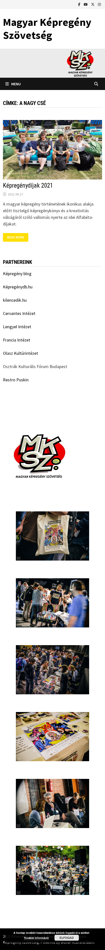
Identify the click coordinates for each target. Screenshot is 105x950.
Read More (17, 237)
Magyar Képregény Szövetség (47, 28)
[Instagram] (99, 4)
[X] (93, 4)
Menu (16, 83)
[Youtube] (86, 4)
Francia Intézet (16, 340)
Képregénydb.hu (17, 287)
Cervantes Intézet (19, 313)
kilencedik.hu (15, 300)
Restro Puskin (16, 380)
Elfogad (67, 937)
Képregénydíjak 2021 (28, 185)
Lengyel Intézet (17, 326)
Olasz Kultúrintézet (20, 353)
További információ (36, 938)
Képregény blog (17, 273)
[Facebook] (80, 4)
